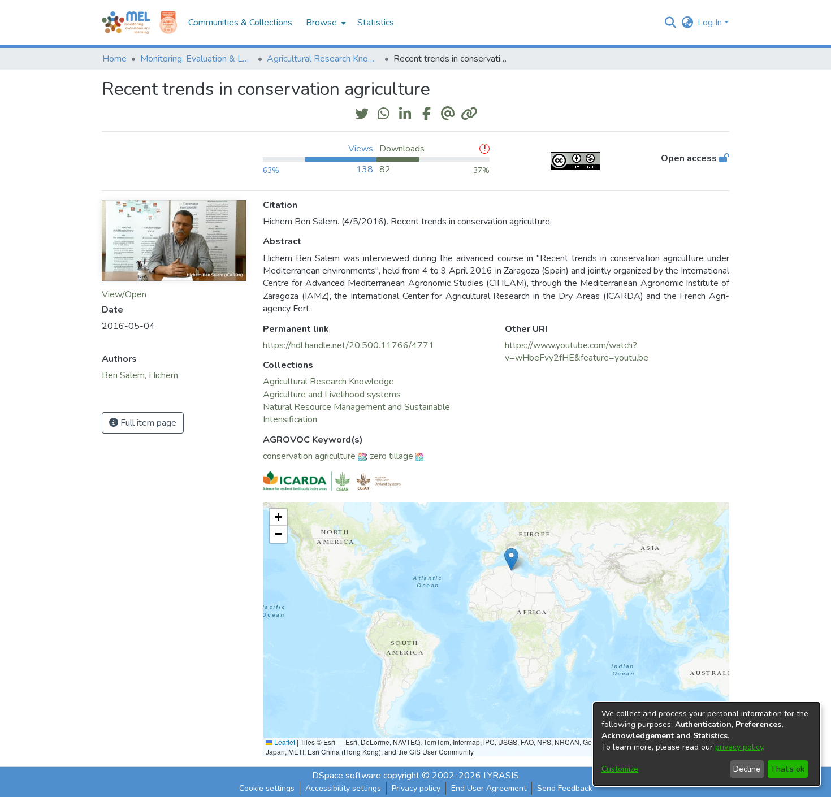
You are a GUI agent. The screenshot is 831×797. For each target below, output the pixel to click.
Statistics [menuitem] (375, 22)
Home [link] (114, 59)
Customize (619, 769)
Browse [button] (321, 22)
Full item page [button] (147, 423)
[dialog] (707, 744)
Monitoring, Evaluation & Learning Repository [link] (196, 59)
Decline (746, 769)
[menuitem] (325, 22)
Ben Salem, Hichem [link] (140, 375)
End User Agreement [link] (488, 788)
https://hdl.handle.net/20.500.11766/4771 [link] (348, 345)
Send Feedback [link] (564, 788)
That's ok (787, 769)
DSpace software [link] (346, 775)
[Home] (126, 22)
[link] (328, 381)
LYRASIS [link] (501, 775)
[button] (670, 22)
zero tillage (391, 456)
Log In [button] (711, 22)
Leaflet (283, 742)
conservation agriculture (309, 456)
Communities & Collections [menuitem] (240, 22)
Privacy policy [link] (416, 788)
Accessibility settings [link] (343, 788)
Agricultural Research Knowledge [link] (323, 59)
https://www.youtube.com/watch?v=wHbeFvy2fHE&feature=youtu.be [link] (576, 351)
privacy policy (739, 747)
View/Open (124, 294)
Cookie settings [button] (267, 788)
